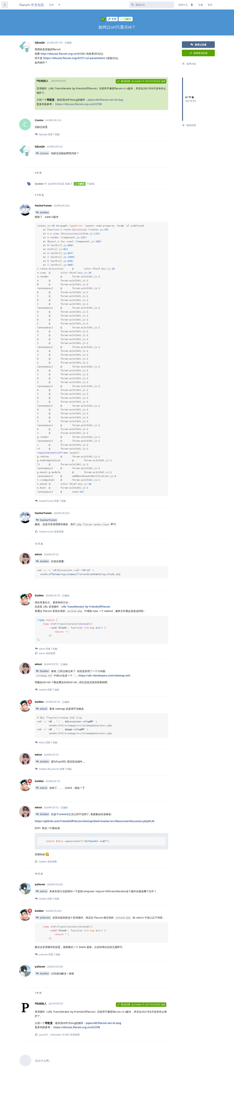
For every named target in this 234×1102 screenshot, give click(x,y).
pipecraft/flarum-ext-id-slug (105, 99)
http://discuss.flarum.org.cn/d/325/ (63, 53)
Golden (44, 212)
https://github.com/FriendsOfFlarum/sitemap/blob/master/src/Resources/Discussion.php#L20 (94, 821)
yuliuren (45, 917)
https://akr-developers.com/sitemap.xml (104, 675)
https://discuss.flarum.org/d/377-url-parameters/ (74, 58)
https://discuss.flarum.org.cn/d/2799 (78, 104)
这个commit (61, 814)
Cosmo (44, 153)
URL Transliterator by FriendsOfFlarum (85, 606)
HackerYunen (48, 520)
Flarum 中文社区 (31, 5)
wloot (43, 708)
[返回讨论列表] (4, 4)
